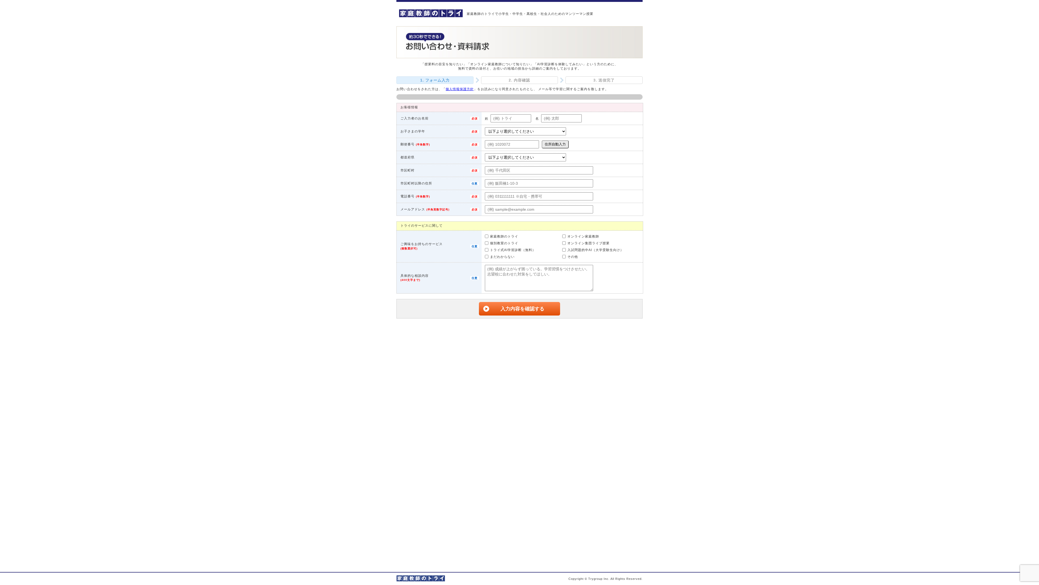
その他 (572, 257)
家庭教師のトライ (504, 236)
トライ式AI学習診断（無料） (513, 250)
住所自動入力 (555, 144)
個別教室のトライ (504, 243)
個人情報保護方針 (460, 89)
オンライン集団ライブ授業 (588, 243)
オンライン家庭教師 (583, 236)
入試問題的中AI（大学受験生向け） (595, 250)
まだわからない (502, 257)
